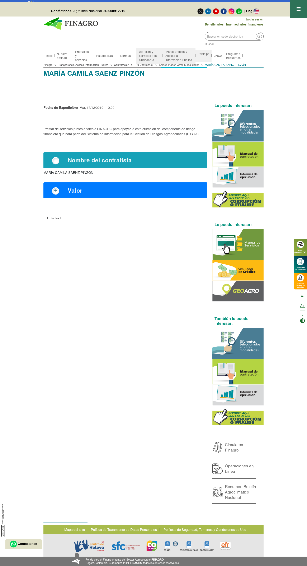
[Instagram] (231, 11)
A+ (302, 305)
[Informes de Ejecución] (238, 177)
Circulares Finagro (234, 447)
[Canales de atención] (300, 280)
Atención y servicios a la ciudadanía (148, 56)
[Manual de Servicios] (238, 244)
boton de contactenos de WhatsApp (23, 544)
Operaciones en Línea (239, 468)
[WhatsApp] (239, 11)
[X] (200, 11)
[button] (154, 561)
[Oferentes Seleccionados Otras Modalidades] (238, 125)
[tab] (125, 160)
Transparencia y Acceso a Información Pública (178, 56)
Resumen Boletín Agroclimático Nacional (240, 491)
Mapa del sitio (74, 529)
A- (302, 296)
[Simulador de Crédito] (238, 270)
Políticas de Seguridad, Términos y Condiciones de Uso (205, 529)
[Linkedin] (208, 11)
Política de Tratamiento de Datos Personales (124, 529)
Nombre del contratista (100, 160)
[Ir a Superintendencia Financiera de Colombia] (3, 519)
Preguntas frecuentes (233, 56)
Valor (75, 190)
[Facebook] (223, 11)
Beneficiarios (214, 24)
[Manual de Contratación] (238, 154)
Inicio (49, 55)
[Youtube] (216, 11)
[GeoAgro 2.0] (238, 291)
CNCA (218, 55)
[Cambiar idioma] (256, 11)
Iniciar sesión (255, 19)
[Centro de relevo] (89, 545)
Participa (203, 54)
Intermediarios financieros (245, 24)
